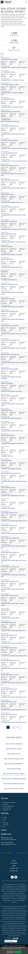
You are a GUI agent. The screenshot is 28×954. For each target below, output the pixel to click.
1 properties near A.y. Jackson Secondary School (14, 161)
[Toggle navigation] (26, 2)
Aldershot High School (7, 259)
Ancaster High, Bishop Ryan (8, 622)
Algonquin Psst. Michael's (8, 435)
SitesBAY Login (14, 871)
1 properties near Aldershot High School (11, 267)
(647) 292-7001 (9, 842)
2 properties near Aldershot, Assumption (11, 391)
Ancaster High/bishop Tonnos (9, 701)
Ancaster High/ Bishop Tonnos (9, 689)
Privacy (14, 860)
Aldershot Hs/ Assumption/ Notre (9, 311)
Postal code (5, 823)
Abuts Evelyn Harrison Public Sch (10, 207)
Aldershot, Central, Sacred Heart (9, 396)
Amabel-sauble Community (8, 487)
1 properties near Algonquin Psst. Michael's (12, 443)
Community (6, 824)
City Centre (5, 804)
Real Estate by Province (14, 744)
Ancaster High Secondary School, (10, 595)
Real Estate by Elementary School (14, 779)
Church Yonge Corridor (8, 806)
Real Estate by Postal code (14, 759)
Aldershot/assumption (6, 410)
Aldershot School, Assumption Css (10, 354)
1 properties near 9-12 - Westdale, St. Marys (12, 80)
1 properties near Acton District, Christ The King (13, 229)
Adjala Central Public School (8, 234)
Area (4, 826)
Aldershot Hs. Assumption (8, 298)
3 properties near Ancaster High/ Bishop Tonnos (13, 697)
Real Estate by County (14, 749)
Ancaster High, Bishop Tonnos (9, 648)
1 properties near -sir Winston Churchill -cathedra (14, 67)
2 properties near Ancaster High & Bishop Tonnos (14, 521)
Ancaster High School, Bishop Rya (10, 538)
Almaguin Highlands (6, 460)
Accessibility (14, 863)
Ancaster (3, 500)
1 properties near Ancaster (8, 508)
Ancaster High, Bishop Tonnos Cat (10, 660)
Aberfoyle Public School (7, 194)
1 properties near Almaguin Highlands (11, 468)
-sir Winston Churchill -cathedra (9, 59)
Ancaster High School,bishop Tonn (10, 567)
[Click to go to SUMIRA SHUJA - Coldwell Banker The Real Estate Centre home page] (6, 2)
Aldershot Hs (4, 272)
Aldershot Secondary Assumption (10, 369)
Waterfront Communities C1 (10, 802)
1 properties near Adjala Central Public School (13, 242)
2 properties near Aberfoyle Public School (12, 202)
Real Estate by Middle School (14, 783)
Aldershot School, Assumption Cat (10, 340)
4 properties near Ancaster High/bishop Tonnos (13, 709)
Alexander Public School (7, 423)
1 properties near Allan (7, 456)
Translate (15, 943)
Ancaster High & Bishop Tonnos (9, 513)
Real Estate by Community (14, 764)
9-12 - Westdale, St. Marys (8, 72)
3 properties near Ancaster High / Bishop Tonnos (14, 533)
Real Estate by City (14, 754)
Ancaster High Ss (5, 610)
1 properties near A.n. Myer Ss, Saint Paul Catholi (14, 148)
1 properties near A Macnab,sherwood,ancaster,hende (10, 120)
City (4, 821)
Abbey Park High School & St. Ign (10, 180)
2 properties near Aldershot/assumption (11, 418)
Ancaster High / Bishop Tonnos (9, 525)
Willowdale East (7, 810)
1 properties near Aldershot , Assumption (11, 254)
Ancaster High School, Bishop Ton (10, 552)
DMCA (14, 865)
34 (17, 727)
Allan (2, 448)
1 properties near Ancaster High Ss (10, 618)
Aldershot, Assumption (7, 383)
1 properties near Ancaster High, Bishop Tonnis (13, 643)
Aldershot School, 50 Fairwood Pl (10, 325)
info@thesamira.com (10, 844)
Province (5, 817)
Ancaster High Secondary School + (10, 581)
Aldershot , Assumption (7, 246)
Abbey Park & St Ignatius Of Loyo (10, 165)
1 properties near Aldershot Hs (9, 280)
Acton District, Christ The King (9, 221)
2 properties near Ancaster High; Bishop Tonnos (13, 722)
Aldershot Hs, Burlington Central (9, 284)
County (4, 819)
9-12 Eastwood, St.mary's (7, 99)
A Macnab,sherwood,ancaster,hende (10, 111)
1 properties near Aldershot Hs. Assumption (12, 306)
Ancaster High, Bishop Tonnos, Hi (10, 675)
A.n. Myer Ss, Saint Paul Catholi (9, 140)
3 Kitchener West (7, 808)
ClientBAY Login (14, 868)
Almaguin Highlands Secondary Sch (10, 473)
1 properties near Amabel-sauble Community (13, 495)
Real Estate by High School (14, 788)
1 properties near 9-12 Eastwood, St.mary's (12, 107)
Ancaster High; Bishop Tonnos (9, 714)
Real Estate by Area (14, 769)
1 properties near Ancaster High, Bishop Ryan (13, 630)
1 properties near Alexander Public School (12, 431)
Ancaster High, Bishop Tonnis (9, 635)
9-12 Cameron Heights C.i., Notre (10, 84)
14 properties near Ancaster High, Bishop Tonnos (14, 656)
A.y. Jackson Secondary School (9, 153)
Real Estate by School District (14, 774)
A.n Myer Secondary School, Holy (10, 126)
